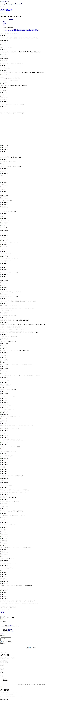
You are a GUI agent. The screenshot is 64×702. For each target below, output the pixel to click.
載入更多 (2, 635)
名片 (4, 25)
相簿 (4, 22)
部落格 (4, 23)
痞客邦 (9, 625)
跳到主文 (2, 13)
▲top (1, 633)
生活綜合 (11, 19)
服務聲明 (44, 684)
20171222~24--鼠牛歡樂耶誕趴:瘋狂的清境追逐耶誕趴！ (21, 30)
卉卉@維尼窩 (6, 10)
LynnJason (2, 618)
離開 (7, 699)
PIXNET (22, 684)
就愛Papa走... (11, 630)
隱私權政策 (39, 684)
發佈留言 (2, 643)
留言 (13, 625)
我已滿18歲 (3, 699)
